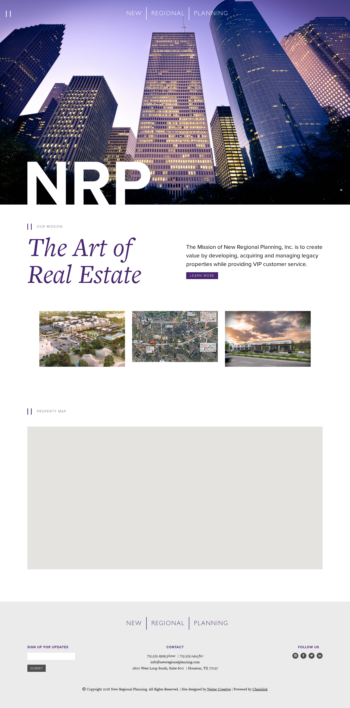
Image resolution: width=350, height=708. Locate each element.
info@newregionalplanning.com (175, 661)
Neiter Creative (219, 689)
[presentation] (25, 341)
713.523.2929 (156, 655)
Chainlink (260, 689)
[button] (86, 561)
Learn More (202, 276)
